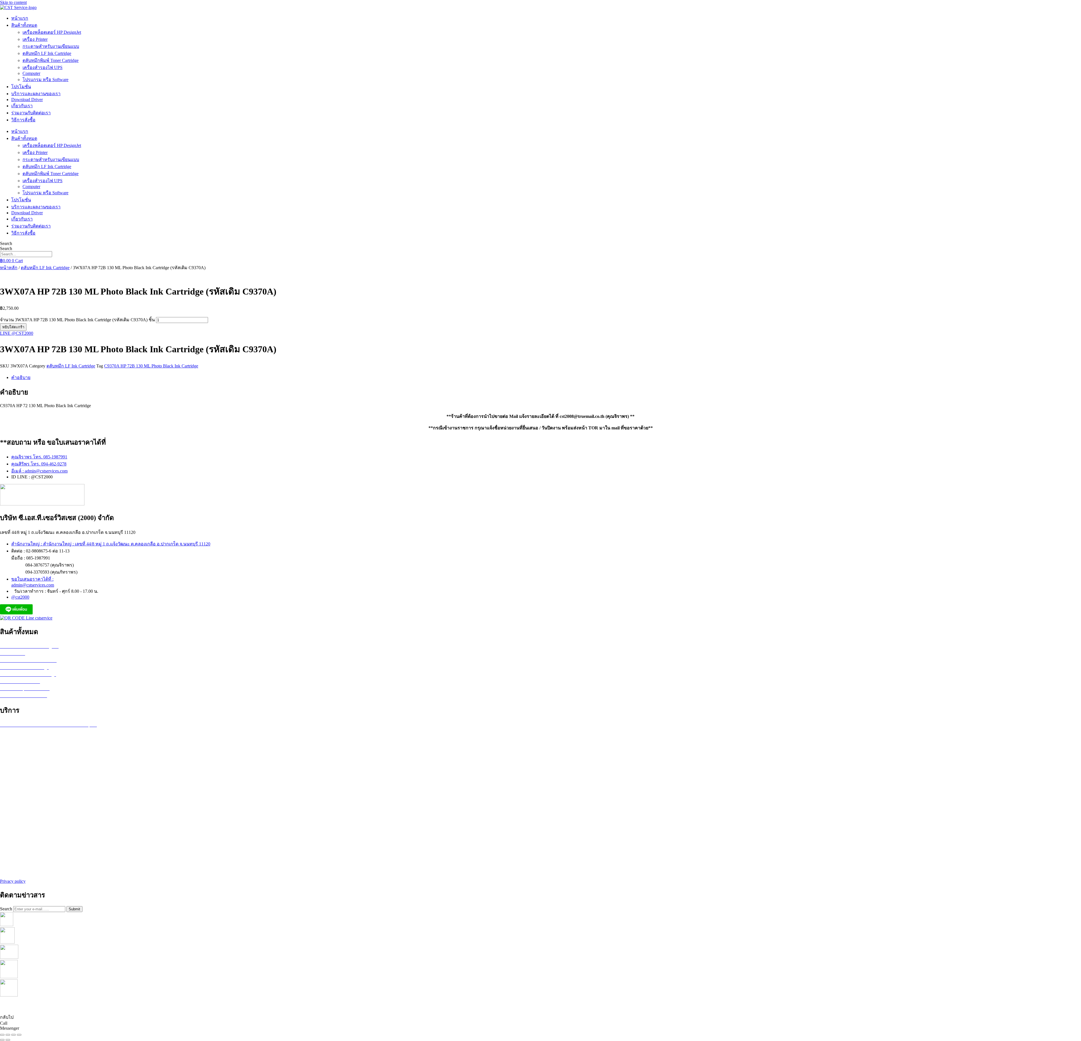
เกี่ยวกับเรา (22, 105)
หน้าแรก (19, 18)
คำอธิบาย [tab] (20, 377)
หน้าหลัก (8, 267)
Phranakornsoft (574, 1005)
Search (6, 243)
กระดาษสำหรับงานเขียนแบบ (51, 46)
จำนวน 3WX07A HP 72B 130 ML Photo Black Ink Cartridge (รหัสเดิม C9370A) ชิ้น (77, 319)
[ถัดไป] (8, 1040)
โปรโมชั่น (21, 86)
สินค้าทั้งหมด (24, 25)
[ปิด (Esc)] (19, 1035)
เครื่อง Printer (35, 39)
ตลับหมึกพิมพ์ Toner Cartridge (51, 60)
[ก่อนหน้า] (2, 1040)
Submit (74, 909)
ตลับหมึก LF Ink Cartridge (47, 53)
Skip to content (13, 2)
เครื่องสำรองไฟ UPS (42, 67)
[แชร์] (13, 1035)
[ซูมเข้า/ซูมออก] (2, 1035)
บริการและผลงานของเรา (36, 93)
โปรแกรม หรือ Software (45, 79)
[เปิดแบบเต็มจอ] (8, 1035)
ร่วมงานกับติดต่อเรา (31, 112)
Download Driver (27, 99)
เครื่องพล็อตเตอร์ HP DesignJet (52, 32)
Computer (31, 73)
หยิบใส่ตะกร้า (13, 327)
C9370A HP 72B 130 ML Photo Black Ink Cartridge (151, 366)
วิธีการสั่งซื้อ (23, 119)
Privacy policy (13, 881)
